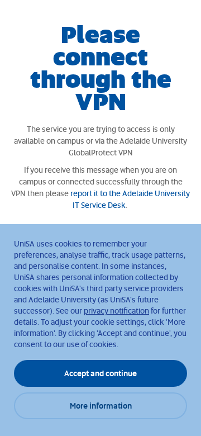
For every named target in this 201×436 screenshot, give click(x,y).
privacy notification (116, 310)
